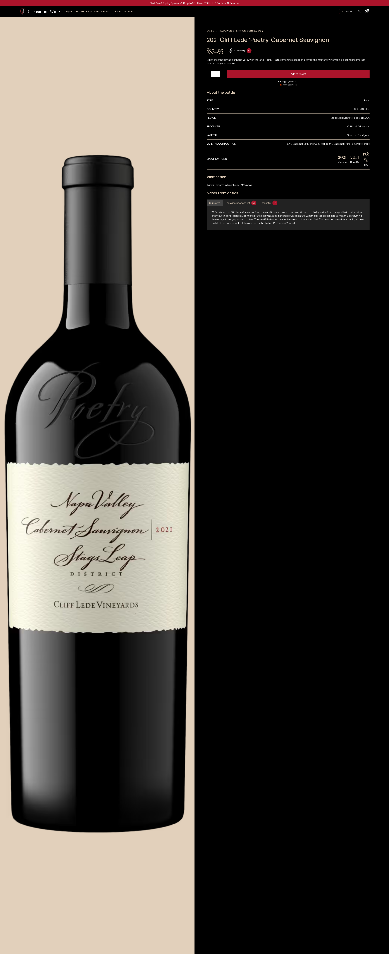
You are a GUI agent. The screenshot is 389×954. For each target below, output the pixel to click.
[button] (116, 11)
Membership (86, 11)
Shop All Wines (71, 11)
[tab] (215, 203)
